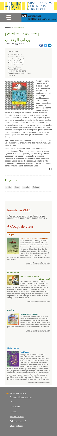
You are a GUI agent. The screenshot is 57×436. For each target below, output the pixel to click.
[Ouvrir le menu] (8, 17)
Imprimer (21, 43)
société (26, 187)
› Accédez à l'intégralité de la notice (38, 263)
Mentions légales (17, 416)
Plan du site (15, 407)
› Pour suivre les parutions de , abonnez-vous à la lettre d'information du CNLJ (27, 217)
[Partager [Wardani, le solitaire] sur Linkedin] (50, 45)
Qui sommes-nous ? (18, 421)
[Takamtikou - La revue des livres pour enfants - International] (28, 6)
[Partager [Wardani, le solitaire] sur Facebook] (41, 45)
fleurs (17, 187)
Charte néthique (16, 426)
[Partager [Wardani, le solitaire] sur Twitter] (45, 45)
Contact (14, 412)
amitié (8, 187)
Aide (12, 402)
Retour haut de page (18, 393)
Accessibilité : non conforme (21, 397)
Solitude (36, 187)
